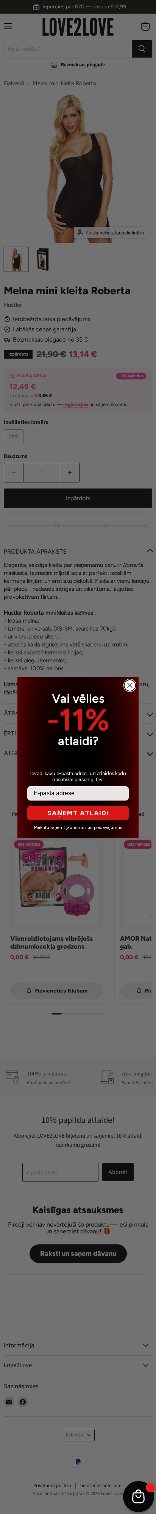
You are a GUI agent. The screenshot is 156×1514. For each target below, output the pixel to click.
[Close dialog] (130, 685)
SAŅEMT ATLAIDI (78, 813)
